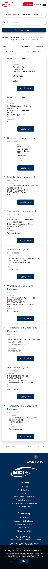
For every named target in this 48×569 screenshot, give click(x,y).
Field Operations (24, 500)
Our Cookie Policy (35, 556)
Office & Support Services (24, 503)
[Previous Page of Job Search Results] (39, 446)
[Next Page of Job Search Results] (43, 446)
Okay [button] (24, 561)
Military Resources (24, 524)
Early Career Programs (24, 497)
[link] (24, 73)
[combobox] (21, 14)
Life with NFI (24, 518)
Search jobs (28, 4)
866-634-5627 (32, 544)
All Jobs (24, 487)
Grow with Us (24, 531)
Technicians (24, 507)
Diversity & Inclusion (24, 521)
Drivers (24, 493)
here (35, 37)
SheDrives (24, 528)
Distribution (24, 490)
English (37, 4)
